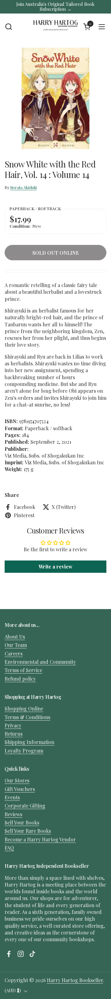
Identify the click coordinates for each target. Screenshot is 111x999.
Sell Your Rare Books (28, 831)
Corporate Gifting (25, 805)
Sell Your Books (22, 822)
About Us (15, 636)
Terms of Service (23, 670)
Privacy (13, 725)
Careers (14, 653)
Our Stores (17, 780)
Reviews (13, 814)
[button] (8, 26)
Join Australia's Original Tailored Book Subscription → (55, 7)
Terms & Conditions (27, 717)
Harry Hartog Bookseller (75, 980)
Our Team (16, 645)
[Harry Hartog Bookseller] (55, 26)
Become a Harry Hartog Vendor (40, 839)
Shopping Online (24, 708)
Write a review (55, 566)
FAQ (9, 847)
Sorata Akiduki (23, 187)
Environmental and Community (40, 662)
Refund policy (20, 678)
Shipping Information (29, 742)
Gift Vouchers (20, 789)
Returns (14, 733)
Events (12, 797)
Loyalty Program (24, 750)
